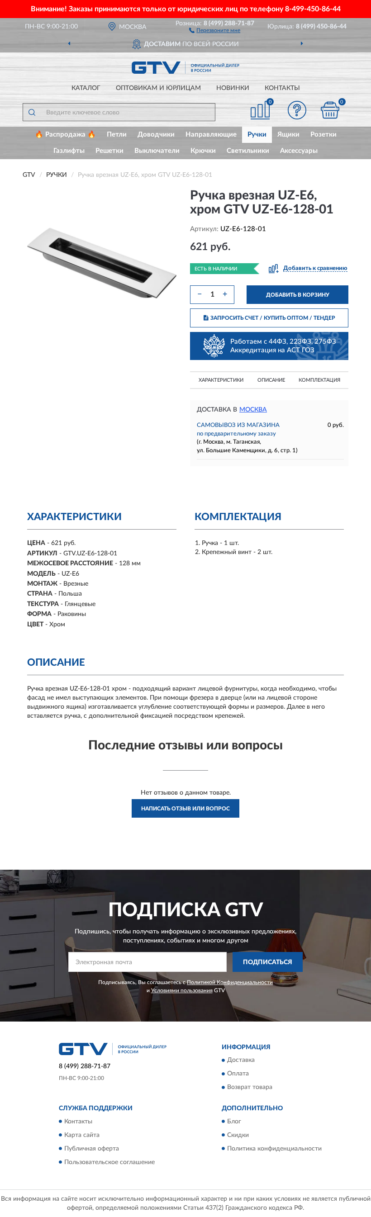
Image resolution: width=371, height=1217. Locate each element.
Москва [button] (253, 410)
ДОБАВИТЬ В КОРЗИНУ (297, 295)
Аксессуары (299, 150)
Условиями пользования (182, 990)
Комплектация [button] (319, 380)
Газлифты (69, 150)
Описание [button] (271, 380)
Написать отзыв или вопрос (185, 808)
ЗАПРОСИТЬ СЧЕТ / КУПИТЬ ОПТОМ (272, 318)
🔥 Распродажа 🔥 (65, 134)
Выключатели (157, 150)
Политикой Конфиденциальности (230, 982)
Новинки (232, 88)
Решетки (109, 150)
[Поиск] (32, 112)
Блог (234, 1121)
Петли (117, 134)
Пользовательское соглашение (109, 1162)
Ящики (288, 134)
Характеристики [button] (221, 380)
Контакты (282, 88)
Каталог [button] (85, 88)
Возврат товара (249, 1087)
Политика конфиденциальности (274, 1149)
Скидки (238, 1135)
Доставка (241, 1060)
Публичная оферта (91, 1149)
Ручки (256, 134)
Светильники (248, 150)
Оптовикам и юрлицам (158, 88)
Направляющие (211, 134)
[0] (330, 110)
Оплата (238, 1074)
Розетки (323, 134)
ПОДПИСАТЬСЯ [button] (267, 962)
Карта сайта (82, 1135)
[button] (214, 30)
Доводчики (156, 134)
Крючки (203, 150)
